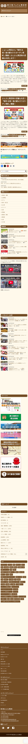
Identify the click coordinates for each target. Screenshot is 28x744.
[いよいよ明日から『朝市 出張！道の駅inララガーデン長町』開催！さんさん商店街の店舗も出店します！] (14, 68)
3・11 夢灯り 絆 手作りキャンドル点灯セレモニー (10, 601)
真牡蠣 (16, 567)
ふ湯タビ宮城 (14, 594)
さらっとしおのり (22, 596)
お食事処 (4, 197)
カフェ (3, 200)
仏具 (3, 219)
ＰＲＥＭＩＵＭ (4, 564)
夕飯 (2, 579)
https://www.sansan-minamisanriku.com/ (10, 720)
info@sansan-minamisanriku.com (9, 719)
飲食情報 (4, 537)
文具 (3, 209)
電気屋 (3, 217)
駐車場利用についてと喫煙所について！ (17, 363)
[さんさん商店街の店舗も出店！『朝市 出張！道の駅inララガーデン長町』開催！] (14, 113)
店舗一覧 (2, 659)
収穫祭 (19, 579)
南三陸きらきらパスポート (14, 581)
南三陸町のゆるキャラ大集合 (6, 673)
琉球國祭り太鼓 (21, 567)
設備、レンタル (3, 668)
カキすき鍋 (15, 589)
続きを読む (24, 85)
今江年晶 (2, 584)
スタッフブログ (5, 551)
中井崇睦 (7, 584)
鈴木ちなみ (18, 564)
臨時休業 (11, 567)
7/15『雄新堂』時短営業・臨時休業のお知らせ (11, 187)
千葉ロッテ (23, 581)
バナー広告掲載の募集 (5, 689)
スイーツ (4, 207)
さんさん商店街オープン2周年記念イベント (9, 596)
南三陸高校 (4, 520)
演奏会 (14, 569)
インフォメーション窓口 (5, 666)
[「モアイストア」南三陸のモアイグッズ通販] (14, 158)
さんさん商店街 (9, 90)
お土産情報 (5, 540)
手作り (7, 574)
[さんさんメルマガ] (14, 147)
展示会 (11, 574)
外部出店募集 (5, 514)
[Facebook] (13, 727)
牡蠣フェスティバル (5, 569)
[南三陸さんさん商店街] (14, 6)
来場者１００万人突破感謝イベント (7, 572)
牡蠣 (11, 569)
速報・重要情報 (11, 134)
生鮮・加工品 (5, 202)
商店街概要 (3, 652)
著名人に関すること (6, 548)
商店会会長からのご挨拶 (5, 663)
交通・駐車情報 (6, 531)
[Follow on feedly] (3, 727)
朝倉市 (17, 572)
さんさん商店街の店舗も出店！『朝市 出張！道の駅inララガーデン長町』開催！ (14, 101)
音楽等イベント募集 (6, 517)
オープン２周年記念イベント (6, 591)
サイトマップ (3, 705)
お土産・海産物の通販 (5, 686)
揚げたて (3, 574)
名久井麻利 (11, 579)
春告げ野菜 (22, 572)
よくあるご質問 (3, 695)
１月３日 (10, 564)
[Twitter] (8, 727)
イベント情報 (15, 90)
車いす (23, 564)
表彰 (2, 567)
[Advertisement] (14, 32)
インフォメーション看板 (5, 594)
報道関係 (4, 545)
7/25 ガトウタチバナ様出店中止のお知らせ (11, 183)
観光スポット (6, 542)
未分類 (3, 556)
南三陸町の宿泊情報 (4, 684)
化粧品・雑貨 (5, 195)
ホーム (2, 649)
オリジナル (15, 591)
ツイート (2, 631)
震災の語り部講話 (4, 679)
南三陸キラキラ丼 (4, 656)
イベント (3, 90)
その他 (3, 222)
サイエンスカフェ (15, 586)
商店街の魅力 (3, 661)
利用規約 (2, 702)
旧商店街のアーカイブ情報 (8, 554)
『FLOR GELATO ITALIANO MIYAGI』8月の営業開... (12, 179)
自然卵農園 (6, 567)
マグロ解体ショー (19, 584)
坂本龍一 (6, 579)
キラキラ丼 (4, 523)
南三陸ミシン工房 (4, 581)
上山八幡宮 (13, 584)
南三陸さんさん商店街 (17, 734)
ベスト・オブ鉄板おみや (5, 586)
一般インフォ (17, 134)
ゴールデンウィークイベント (6, 589)
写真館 (3, 212)
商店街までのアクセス (5, 654)
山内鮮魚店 (16, 136)
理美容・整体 (5, 214)
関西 (14, 564)
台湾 (15, 579)
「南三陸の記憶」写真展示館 (6, 682)
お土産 (3, 205)
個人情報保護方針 (4, 700)
